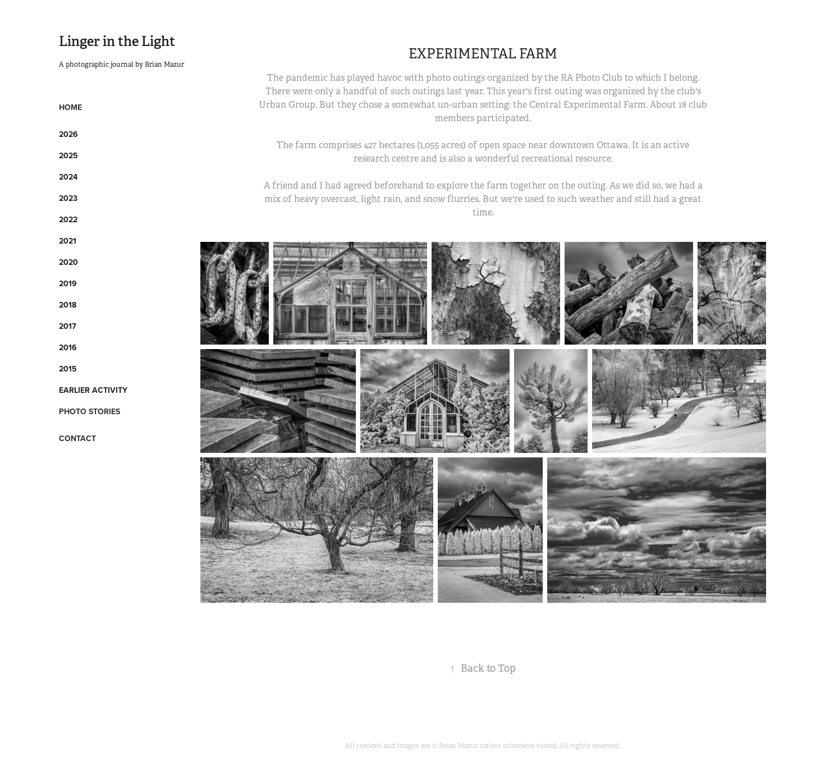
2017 (67, 326)
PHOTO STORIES (89, 411)
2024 (68, 176)
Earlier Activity (93, 390)
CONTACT (77, 438)
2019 (68, 283)
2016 (68, 347)
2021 (67, 240)
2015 (68, 368)
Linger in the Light (117, 41)
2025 (68, 155)
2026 (68, 134)
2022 (68, 219)
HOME (70, 107)
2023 (68, 198)
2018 (67, 304)
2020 (68, 262)
